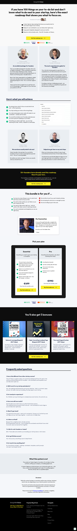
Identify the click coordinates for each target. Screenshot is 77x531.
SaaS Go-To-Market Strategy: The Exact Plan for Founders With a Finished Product (35, 511)
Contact (49, 517)
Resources (50, 511)
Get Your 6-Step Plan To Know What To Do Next (17, 506)
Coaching (50, 508)
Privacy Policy (51, 520)
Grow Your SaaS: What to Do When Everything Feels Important (35, 516)
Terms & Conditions (38, 490)
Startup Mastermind (53, 505)
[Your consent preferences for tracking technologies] (75, 529)
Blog (49, 514)
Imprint (49, 523)
